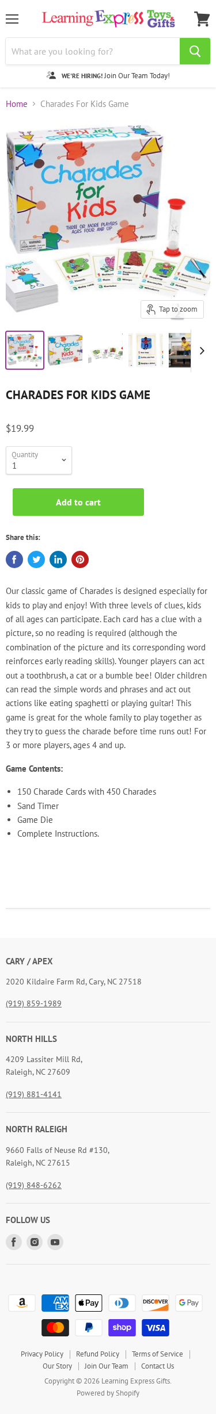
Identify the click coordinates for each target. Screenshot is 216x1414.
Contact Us (157, 1366)
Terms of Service (157, 1354)
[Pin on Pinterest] (80, 559)
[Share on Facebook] (14, 559)
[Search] (195, 51)
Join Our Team (106, 1366)
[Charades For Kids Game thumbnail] (24, 350)
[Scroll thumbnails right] (200, 350)
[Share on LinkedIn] (58, 559)
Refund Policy (97, 1354)
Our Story (57, 1366)
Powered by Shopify (108, 1393)
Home (17, 104)
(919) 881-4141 (34, 1094)
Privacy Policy (42, 1354)
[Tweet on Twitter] (36, 559)
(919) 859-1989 (34, 1003)
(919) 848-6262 (34, 1185)
